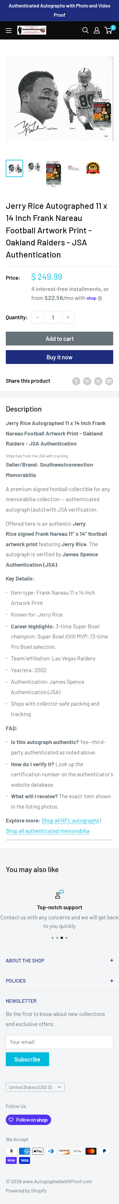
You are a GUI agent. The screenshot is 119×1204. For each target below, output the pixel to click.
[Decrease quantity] (37, 317)
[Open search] (85, 30)
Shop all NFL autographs (70, 820)
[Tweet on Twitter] (98, 380)
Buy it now (59, 357)
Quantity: (17, 317)
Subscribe (27, 1059)
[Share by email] (109, 380)
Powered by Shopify (26, 1190)
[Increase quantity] (68, 317)
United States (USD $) (30, 1087)
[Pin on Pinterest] (87, 380)
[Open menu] (9, 30)
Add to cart (60, 338)
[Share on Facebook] (76, 380)
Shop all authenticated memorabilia (48, 830)
